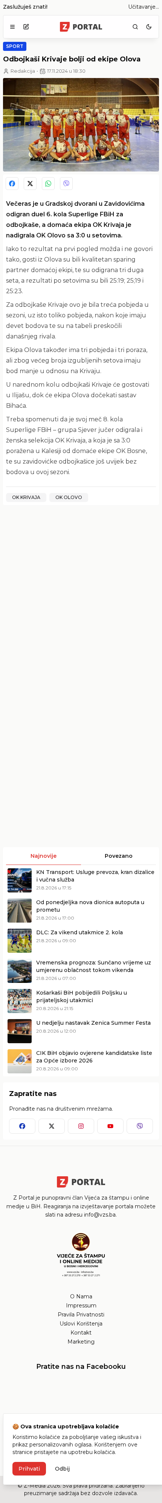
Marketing (81, 1341)
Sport (14, 46)
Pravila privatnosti (81, 1314)
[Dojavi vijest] (26, 27)
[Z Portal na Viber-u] (140, 1126)
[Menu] (12, 27)
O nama (81, 1296)
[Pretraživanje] (135, 27)
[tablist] (81, 856)
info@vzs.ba (100, 1214)
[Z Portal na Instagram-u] (81, 1126)
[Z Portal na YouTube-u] (110, 1126)
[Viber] (66, 184)
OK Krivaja (26, 497)
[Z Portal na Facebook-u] (22, 1126)
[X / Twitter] (30, 184)
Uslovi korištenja (81, 1323)
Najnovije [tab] (44, 856)
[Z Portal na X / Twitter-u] (51, 1126)
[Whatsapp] (48, 184)
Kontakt (81, 1332)
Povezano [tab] (119, 856)
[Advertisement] (81, 592)
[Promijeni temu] (149, 27)
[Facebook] (12, 184)
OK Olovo (68, 497)
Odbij (62, 1468)
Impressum (81, 1305)
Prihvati (29, 1468)
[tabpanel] (81, 970)
